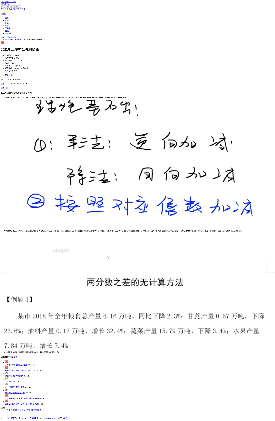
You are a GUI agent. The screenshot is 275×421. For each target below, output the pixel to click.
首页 (2, 9)
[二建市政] (6, 379)
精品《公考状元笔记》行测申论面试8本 (20, 370)
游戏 (14, 9)
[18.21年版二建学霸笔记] (6, 373)
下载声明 (37, 410)
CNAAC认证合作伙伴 (59, 418)
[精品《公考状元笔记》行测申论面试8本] (6, 368)
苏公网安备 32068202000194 (40, 418)
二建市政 (8, 382)
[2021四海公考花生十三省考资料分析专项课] (6, 401)
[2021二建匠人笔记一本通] (6, 385)
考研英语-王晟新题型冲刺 (15, 393)
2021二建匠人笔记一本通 (14, 387)
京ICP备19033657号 (21, 418)
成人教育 (18, 39)
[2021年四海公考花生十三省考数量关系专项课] (6, 396)
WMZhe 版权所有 (7, 418)
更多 (16, 357)
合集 (23, 9)
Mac (8, 2)
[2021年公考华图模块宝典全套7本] (6, 362)
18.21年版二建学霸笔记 (14, 376)
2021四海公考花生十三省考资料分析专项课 (21, 404)
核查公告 (23, 410)
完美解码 (4, 12)
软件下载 (9, 39)
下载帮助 (30, 410)
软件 (6, 9)
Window (4, 2)
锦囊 (10, 9)
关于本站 (8, 410)
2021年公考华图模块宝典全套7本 (17, 365)
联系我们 (15, 410)
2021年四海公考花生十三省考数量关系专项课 (22, 398)
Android (13, 2)
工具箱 (18, 9)
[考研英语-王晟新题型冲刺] (6, 390)
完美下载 (4, 88)
